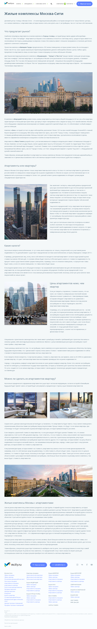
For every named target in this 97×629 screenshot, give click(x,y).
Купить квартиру (9, 595)
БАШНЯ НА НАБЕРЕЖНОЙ (78, 590)
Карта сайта (7, 626)
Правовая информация (11, 617)
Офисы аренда (8, 577)
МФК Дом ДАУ (75, 602)
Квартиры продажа (32, 573)
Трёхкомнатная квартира (34, 579)
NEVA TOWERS (52, 596)
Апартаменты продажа (11, 583)
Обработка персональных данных (14, 620)
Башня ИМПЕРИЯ (53, 573)
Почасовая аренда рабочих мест (14, 579)
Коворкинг (7, 593)
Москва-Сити (8, 573)
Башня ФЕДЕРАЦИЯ (32, 582)
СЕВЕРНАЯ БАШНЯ (76, 584)
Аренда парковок (9, 591)
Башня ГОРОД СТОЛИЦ (33, 594)
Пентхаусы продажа (10, 581)
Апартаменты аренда (11, 585)
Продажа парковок (10, 589)
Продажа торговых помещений (13, 605)
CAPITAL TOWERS (53, 605)
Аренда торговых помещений (13, 603)
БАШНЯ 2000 (74, 595)
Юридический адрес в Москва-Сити (13, 600)
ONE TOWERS (74, 600)
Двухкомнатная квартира (34, 577)
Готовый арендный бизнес (12, 597)
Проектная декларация (11, 623)
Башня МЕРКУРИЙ (76, 573)
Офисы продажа (9, 575)
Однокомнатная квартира (35, 575)
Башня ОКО (51, 584)
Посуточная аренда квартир (13, 587)
